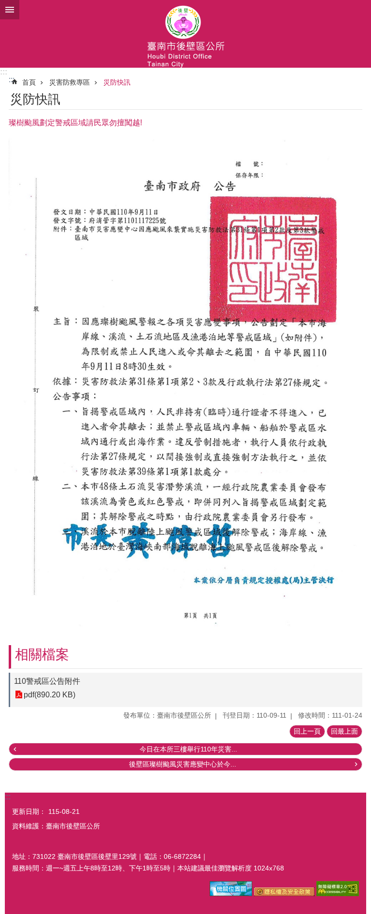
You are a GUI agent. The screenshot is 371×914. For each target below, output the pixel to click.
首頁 (29, 82)
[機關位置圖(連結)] (231, 894)
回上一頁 (307, 731)
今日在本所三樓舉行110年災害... (188, 749)
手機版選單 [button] (9, 9)
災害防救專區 (69, 82)
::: (3, 72)
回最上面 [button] (344, 731)
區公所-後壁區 (185, 34)
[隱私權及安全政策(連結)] (284, 894)
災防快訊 (116, 82)
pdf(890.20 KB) (49, 695)
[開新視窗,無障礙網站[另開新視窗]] (337, 894)
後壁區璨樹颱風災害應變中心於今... (182, 764)
